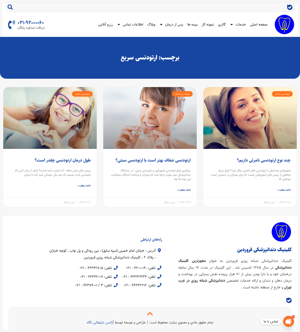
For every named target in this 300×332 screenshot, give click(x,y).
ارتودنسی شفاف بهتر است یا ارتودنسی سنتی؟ (153, 160)
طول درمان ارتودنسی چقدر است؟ (63, 160)
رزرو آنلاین (105, 24)
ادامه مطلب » (284, 190)
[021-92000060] (11, 24)
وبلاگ (151, 24)
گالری (222, 24)
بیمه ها (192, 24)
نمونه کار (208, 24)
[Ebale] (289, 7)
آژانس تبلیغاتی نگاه (100, 322)
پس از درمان (174, 24)
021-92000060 (31, 23)
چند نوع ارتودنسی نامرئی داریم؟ (264, 160)
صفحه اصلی (259, 24)
